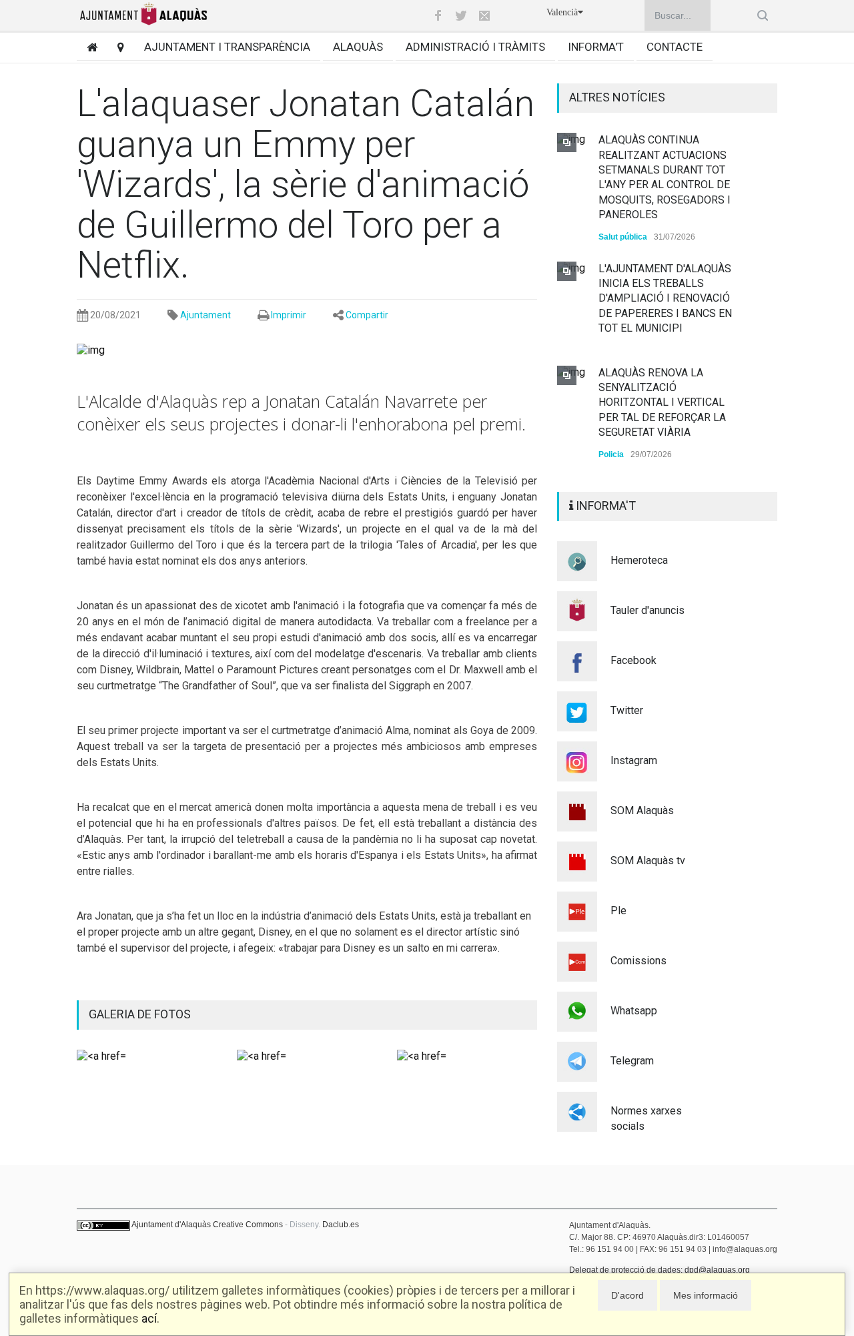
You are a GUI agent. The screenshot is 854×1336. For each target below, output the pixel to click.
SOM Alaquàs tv (647, 860)
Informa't (596, 46)
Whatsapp (633, 1010)
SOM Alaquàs (642, 810)
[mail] (484, 15)
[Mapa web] (115, 47)
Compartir (367, 315)
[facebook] (438, 15)
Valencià (562, 12)
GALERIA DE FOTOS (140, 1014)
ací (149, 1318)
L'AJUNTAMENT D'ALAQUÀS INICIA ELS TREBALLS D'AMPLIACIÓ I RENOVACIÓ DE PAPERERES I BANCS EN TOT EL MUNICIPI (665, 298)
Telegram (632, 1060)
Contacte (675, 46)
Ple (618, 910)
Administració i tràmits (475, 46)
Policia (611, 454)
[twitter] (461, 15)
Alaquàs (358, 46)
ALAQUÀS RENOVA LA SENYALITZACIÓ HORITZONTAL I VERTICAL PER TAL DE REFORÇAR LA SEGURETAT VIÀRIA (662, 402)
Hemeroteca (639, 560)
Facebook (633, 660)
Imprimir (288, 315)
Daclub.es (340, 1224)
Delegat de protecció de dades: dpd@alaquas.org (659, 1270)
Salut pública (622, 237)
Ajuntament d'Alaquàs (171, 1224)
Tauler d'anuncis (647, 610)
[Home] (87, 47)
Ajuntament (205, 315)
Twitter (626, 710)
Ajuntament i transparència (227, 46)
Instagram (633, 760)
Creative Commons (248, 1224)
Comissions (638, 960)
